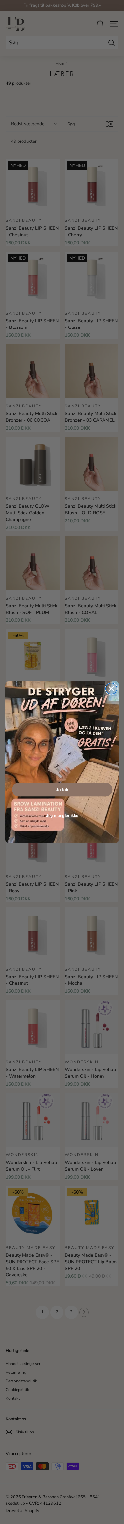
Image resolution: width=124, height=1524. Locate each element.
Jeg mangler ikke (62, 815)
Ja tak (62, 789)
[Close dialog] (111, 688)
